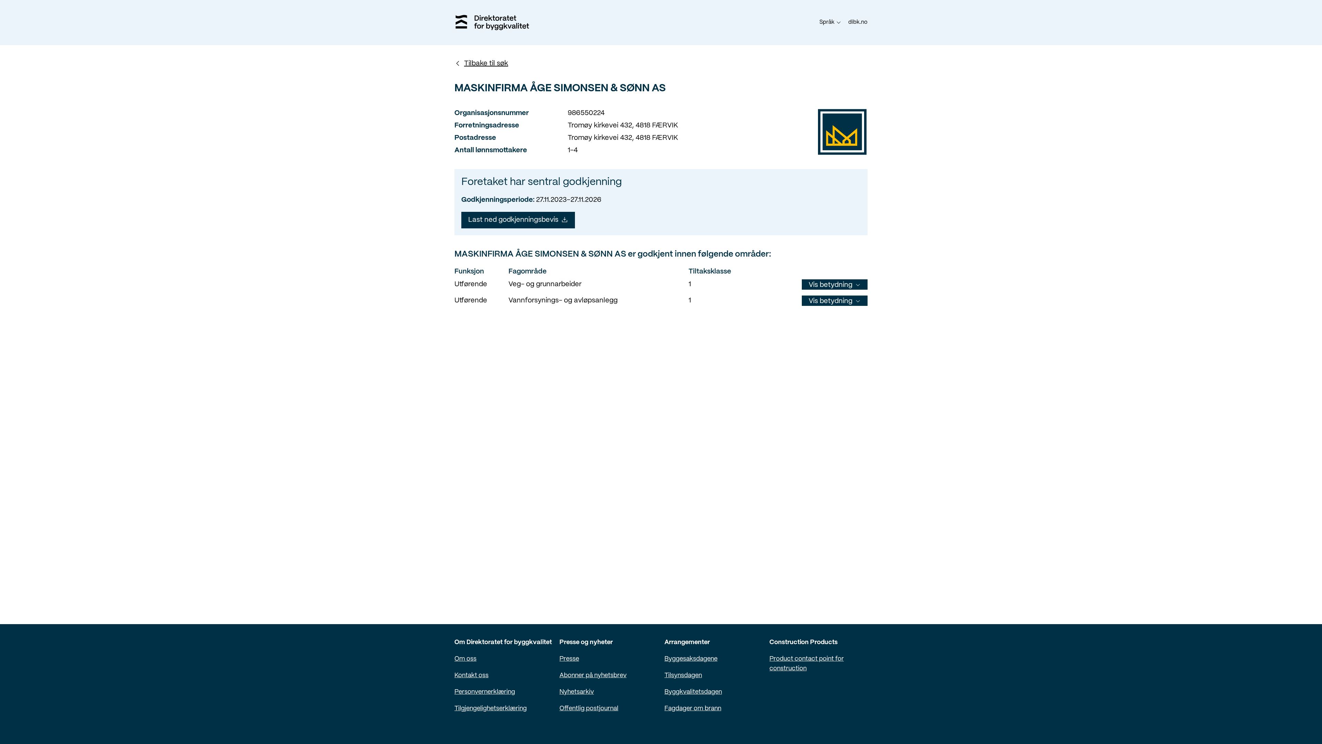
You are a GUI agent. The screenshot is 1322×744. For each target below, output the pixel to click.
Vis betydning (830, 285)
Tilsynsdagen (683, 676)
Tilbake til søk (486, 63)
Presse (569, 659)
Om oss (465, 659)
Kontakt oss (471, 676)
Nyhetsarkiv (576, 692)
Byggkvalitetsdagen (693, 692)
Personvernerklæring (484, 692)
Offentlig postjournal (588, 709)
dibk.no (858, 22)
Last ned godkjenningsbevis (513, 220)
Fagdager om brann (692, 709)
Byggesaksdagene (690, 659)
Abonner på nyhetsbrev (593, 676)
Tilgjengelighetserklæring (490, 709)
